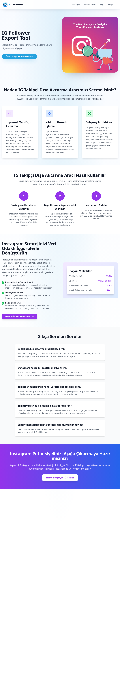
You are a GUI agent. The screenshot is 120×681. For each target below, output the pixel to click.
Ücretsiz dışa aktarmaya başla (19, 56)
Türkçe (110, 5)
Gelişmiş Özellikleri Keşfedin (18, 316)
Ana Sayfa (76, 5)
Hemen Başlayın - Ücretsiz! (60, 477)
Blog (101, 5)
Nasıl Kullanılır (90, 5)
